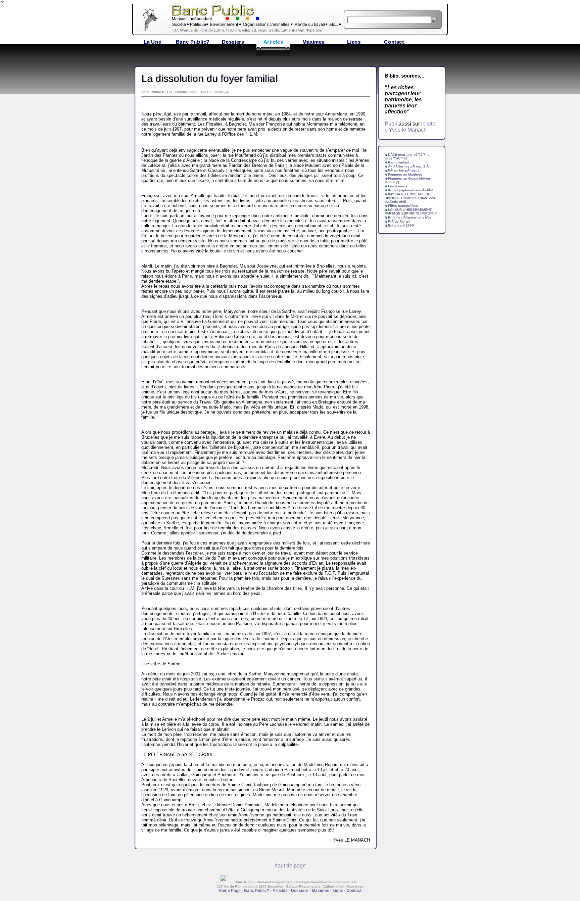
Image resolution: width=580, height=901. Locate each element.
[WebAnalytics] (227, 881)
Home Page (230, 890)
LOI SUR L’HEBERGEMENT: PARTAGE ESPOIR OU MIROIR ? (411, 211)
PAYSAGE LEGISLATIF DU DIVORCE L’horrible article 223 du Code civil (410, 197)
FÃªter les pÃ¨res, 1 (404, 170)
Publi (391, 124)
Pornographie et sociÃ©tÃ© (410, 190)
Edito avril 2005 (401, 225)
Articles (273, 42)
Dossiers (233, 42)
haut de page (290, 865)
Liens (354, 42)
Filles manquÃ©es (403, 205)
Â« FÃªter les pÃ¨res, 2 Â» (409, 166)
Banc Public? (192, 42)
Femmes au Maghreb (405, 174)
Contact (394, 42)
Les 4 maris (397, 186)
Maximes (313, 42)
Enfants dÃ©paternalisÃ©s (409, 217)
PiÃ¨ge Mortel (399, 221)
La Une (152, 42)
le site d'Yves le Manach (410, 127)
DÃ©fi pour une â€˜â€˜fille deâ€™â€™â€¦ (407, 156)
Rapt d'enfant (398, 162)
